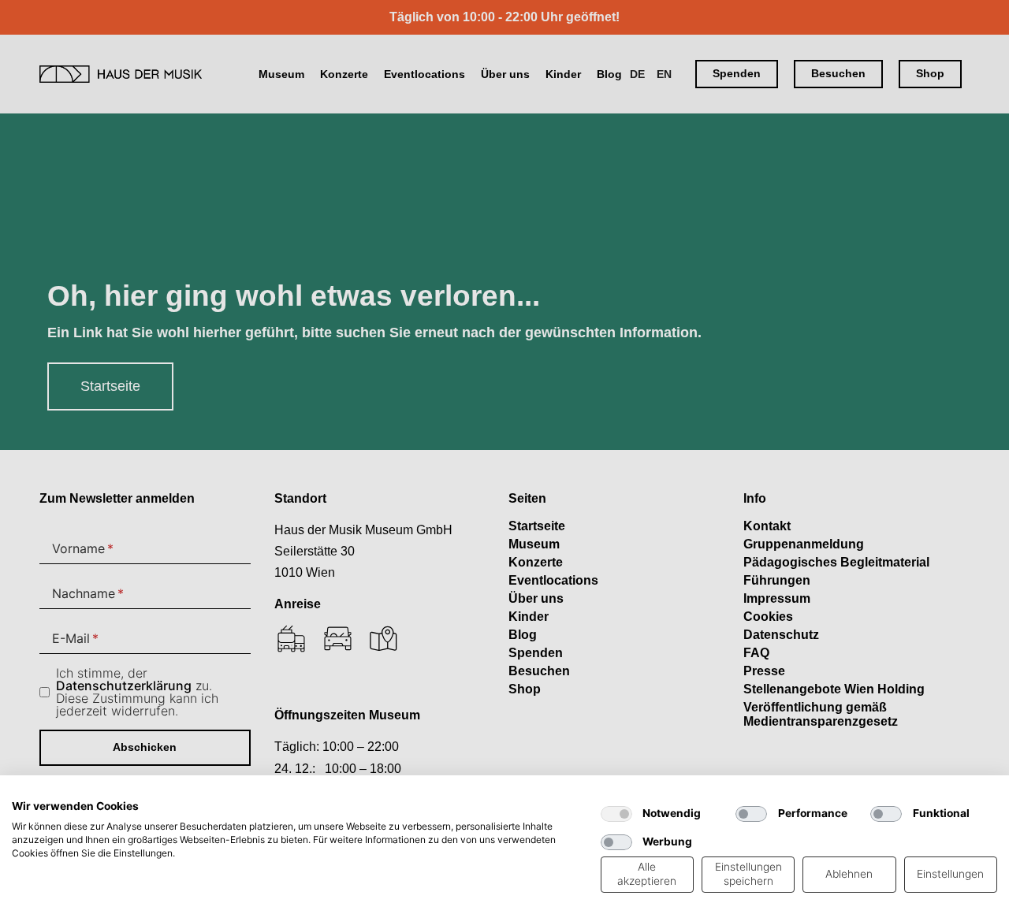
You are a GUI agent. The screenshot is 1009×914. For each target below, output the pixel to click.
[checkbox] (616, 814)
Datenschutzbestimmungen (516, 795)
